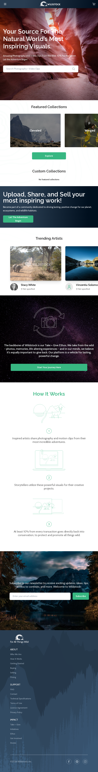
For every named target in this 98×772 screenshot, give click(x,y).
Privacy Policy (16, 712)
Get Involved (16, 738)
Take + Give (15, 724)
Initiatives (14, 729)
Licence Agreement (18, 708)
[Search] (73, 69)
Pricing (13, 677)
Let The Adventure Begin (18, 219)
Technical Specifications (20, 698)
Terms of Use (16, 703)
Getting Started (17, 663)
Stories (13, 743)
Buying (13, 668)
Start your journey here (49, 367)
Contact (13, 694)
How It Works (16, 659)
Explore (49, 155)
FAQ (12, 689)
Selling (13, 672)
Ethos (12, 734)
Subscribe (81, 596)
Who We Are (15, 654)
